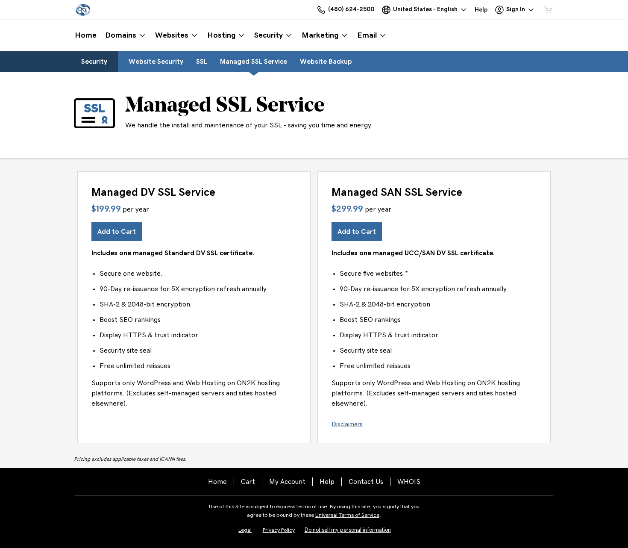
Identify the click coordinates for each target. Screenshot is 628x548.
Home (217, 481)
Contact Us (366, 481)
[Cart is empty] (548, 9)
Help (327, 481)
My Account (287, 481)
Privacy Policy (279, 530)
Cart (248, 481)
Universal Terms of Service (347, 515)
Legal (245, 530)
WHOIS (408, 481)
